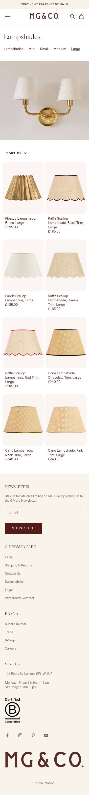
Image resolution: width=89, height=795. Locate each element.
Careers (10, 648)
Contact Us (13, 573)
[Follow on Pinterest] (33, 735)
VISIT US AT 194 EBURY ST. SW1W (44, 4)
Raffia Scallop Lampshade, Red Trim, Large (22, 377)
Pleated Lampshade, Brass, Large (20, 220)
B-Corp (10, 640)
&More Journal (15, 624)
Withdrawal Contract (19, 598)
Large (75, 48)
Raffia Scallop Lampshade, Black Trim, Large (66, 222)
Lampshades (13, 48)
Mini (31, 48)
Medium (59, 48)
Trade (9, 632)
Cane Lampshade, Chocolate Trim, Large (64, 375)
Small (44, 48)
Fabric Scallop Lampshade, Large (19, 298)
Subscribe (23, 528)
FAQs (9, 557)
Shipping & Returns (18, 565)
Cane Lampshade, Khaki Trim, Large (19, 452)
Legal (9, 589)
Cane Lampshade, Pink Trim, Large (65, 452)
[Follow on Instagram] (20, 735)
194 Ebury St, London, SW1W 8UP (28, 673)
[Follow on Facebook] (7, 735)
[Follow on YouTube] (46, 735)
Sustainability (14, 581)
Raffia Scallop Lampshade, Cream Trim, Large (63, 300)
